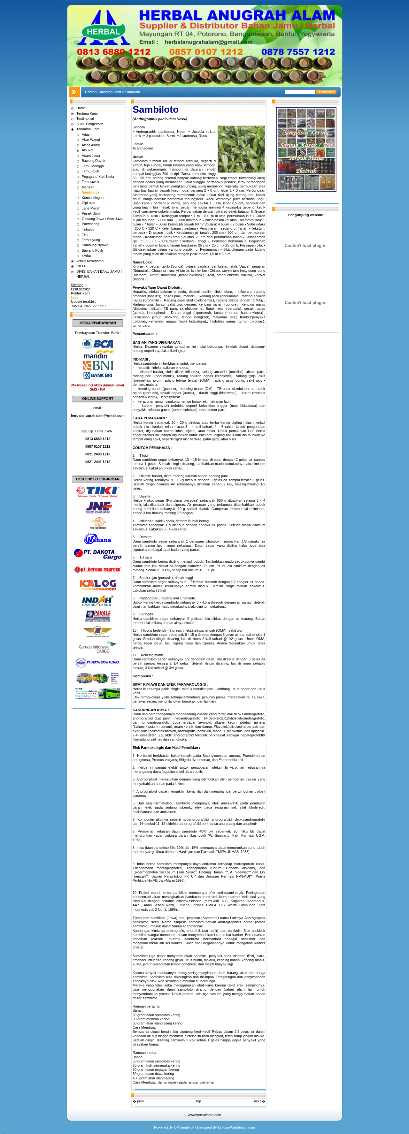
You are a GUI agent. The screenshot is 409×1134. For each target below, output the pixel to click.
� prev (138, 1101)
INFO (80, 266)
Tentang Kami (86, 113)
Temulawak (90, 182)
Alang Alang (91, 145)
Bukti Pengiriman (89, 124)
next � (259, 1101)
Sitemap (77, 285)
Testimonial (85, 118)
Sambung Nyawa (95, 245)
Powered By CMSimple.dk (174, 1127)
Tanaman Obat (109, 92)
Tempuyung (91, 240)
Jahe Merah (91, 208)
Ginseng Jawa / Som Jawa (102, 219)
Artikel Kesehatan (90, 261)
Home (89, 92)
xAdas (87, 255)
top (198, 1101)
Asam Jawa (91, 155)
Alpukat (87, 150)
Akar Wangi (91, 139)
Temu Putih (90, 171)
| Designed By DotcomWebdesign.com (225, 1127)
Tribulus (88, 229)
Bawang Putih (92, 250)
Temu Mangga (93, 166)
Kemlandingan (93, 198)
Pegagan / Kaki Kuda (98, 177)
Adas (86, 134)
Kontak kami (80, 293)
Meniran (88, 187)
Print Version (80, 289)
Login (75, 297)
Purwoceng (90, 224)
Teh (85, 234)
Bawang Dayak (93, 161)
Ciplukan (88, 203)
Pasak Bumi (91, 213)
